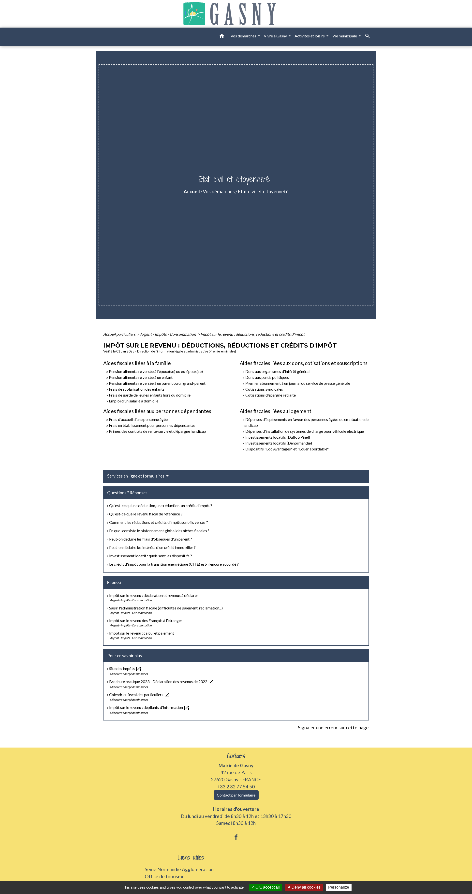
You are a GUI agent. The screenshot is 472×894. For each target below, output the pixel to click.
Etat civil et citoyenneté (263, 191)
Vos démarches (219, 191)
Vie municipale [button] (345, 35)
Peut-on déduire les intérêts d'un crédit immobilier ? (152, 547)
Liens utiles (191, 857)
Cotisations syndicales (264, 389)
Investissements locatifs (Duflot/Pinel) (277, 437)
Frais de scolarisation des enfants (136, 389)
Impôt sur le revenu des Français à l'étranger (145, 620)
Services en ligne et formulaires (136, 476)
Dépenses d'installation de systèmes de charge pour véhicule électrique (304, 431)
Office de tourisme (165, 876)
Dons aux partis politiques (267, 377)
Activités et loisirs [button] (310, 35)
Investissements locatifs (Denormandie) (278, 443)
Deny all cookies (306, 887)
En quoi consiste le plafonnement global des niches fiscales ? (159, 530)
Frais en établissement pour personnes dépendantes (152, 425)
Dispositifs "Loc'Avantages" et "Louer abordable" (287, 449)
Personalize (338, 887)
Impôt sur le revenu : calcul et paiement (141, 633)
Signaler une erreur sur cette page (333, 727)
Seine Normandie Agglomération (179, 869)
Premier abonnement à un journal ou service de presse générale (297, 383)
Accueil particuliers (119, 334)
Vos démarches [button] (244, 35)
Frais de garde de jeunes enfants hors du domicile (150, 395)
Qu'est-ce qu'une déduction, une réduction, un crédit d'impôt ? (160, 505)
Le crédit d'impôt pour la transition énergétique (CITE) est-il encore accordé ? (174, 564)
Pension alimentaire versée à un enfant (141, 377)
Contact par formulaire (236, 795)
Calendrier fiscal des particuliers (139, 694)
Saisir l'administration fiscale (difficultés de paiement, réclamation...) (166, 608)
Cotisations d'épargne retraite (270, 395)
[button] (222, 36)
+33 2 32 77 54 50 (236, 786)
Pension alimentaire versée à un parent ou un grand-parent (157, 383)
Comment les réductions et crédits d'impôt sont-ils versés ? (158, 522)
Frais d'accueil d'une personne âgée (138, 419)
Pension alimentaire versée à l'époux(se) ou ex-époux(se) (156, 371)
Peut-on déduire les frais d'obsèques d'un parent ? (150, 539)
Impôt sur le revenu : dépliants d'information (149, 707)
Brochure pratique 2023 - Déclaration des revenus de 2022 (161, 681)
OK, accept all (267, 887)
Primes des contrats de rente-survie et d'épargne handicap (157, 431)
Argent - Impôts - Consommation (168, 334)
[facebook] (236, 837)
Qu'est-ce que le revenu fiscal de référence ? (145, 513)
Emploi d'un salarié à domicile (133, 401)
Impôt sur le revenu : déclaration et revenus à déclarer (153, 595)
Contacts (236, 756)
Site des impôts (125, 668)
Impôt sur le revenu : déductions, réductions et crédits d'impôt (252, 334)
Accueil (192, 191)
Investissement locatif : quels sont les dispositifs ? (150, 555)
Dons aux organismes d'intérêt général (277, 371)
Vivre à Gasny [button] (276, 35)
